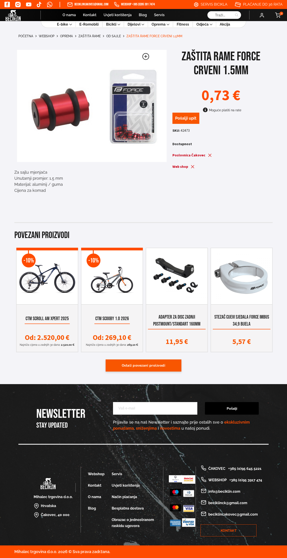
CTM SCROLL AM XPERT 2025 (47, 319)
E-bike (62, 24)
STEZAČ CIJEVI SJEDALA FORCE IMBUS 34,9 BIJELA (241, 320)
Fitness (183, 24)
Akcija (225, 24)
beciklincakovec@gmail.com (91, 4)
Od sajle (113, 36)
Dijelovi (134, 24)
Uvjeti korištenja (118, 15)
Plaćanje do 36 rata (263, 4)
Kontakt (89, 15)
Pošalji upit (185, 118)
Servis (159, 15)
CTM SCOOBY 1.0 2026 (112, 319)
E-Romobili (89, 24)
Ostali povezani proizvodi (143, 365)
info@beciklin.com (224, 491)
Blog (143, 15)
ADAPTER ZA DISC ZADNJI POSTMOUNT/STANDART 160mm (176, 320)
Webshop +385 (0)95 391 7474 (138, 4)
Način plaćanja (124, 497)
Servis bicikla (214, 4)
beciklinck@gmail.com (227, 503)
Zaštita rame (89, 36)
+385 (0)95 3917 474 (245, 480)
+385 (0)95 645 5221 (243, 468)
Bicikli (111, 24)
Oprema (158, 24)
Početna (25, 36)
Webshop (46, 36)
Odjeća (202, 24)
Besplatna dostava (128, 508)
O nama (69, 15)
